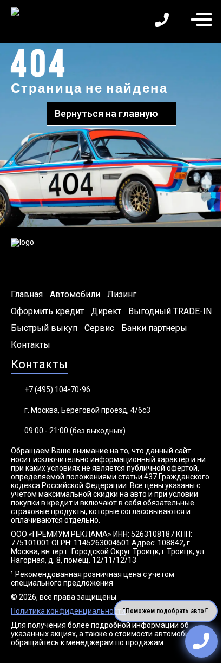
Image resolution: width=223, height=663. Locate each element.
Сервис (99, 328)
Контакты (30, 345)
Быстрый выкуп (44, 328)
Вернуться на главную (106, 113)
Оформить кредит (47, 311)
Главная (27, 295)
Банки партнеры (154, 328)
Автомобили (75, 295)
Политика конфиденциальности (68, 611)
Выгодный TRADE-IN (170, 311)
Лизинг (121, 295)
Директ (106, 311)
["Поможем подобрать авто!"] (201, 641)
